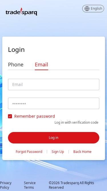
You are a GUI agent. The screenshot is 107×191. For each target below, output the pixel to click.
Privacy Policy (5, 185)
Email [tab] (41, 64)
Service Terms (30, 185)
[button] (93, 8)
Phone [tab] (15, 64)
